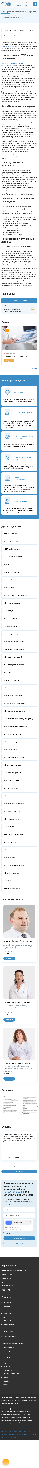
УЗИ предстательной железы (14, 803)
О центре (6, 1363)
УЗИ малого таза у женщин (13, 834)
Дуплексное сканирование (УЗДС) (16, 649)
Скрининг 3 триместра (11, 572)
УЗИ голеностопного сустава (14, 641)
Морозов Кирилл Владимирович (19, 941)
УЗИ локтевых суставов (12, 765)
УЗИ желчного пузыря (11, 873)
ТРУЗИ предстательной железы (15, 665)
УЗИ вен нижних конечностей (14, 734)
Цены (22, 30)
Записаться (9, 958)
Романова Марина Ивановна (17, 1002)
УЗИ (5, 1317)
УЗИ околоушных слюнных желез (16, 703)
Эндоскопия (7, 1321)
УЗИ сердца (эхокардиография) (15, 634)
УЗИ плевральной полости (13, 688)
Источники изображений (9, 1437)
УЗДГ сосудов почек (11, 618)
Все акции (34, 368)
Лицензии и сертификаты (11, 1374)
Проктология (7, 1302)
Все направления (9, 1324)
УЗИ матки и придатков (12, 603)
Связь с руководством (10, 1351)
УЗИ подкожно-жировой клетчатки (16, 742)
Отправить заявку (19, 1238)
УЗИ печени (8, 881)
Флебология (7, 1306)
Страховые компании (10, 1336)
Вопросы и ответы (9, 1340)
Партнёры (6, 1381)
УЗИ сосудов (8, 611)
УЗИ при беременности (12, 811)
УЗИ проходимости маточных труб (16, 595)
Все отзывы (19, 1172)
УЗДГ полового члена (11, 541)
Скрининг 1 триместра (11, 680)
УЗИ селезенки (9, 857)
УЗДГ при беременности (12, 549)
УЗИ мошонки (9, 796)
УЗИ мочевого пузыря (11, 842)
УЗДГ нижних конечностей (13, 557)
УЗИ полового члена (11, 533)
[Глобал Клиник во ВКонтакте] (4, 1290)
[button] (24, 1166)
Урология (6, 1310)
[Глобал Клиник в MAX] (9, 1290)
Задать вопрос (19, 1243)
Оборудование (8, 1370)
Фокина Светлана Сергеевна (17, 1063)
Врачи (31, 30)
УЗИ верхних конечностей (13, 657)
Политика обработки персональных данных (15, 1434)
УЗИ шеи (7, 564)
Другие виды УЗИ (10, 30)
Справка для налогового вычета (13, 1343)
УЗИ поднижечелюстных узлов (15, 711)
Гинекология (7, 1313)
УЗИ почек (7, 850)
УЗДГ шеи (7, 672)
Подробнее (9, 361)
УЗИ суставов (9, 587)
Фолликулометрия (10, 626)
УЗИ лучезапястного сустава (14, 757)
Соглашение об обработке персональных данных (16, 1431)
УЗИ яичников (9, 827)
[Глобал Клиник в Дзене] (14, 1290)
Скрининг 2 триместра (11, 580)
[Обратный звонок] (5, 1462)
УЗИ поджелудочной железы (14, 865)
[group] (10, 1105)
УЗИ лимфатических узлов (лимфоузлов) (18, 719)
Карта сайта (32, 1434)
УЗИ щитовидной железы (13, 788)
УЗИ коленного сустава (12, 780)
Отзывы (6, 36)
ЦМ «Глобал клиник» (10, 46)
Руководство (7, 1366)
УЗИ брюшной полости (12, 888)
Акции (16, 36)
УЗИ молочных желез (11, 819)
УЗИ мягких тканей (10, 749)
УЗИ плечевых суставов (12, 773)
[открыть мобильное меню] (35, 4)
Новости (6, 1377)
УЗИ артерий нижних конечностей (15, 726)
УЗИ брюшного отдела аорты (14, 695)
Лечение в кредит (9, 1347)
